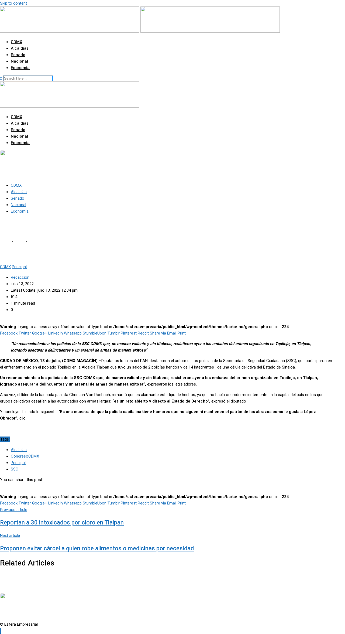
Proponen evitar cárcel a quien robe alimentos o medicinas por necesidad (97, 548)
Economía (20, 67)
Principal (18, 462)
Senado (18, 54)
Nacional (19, 61)
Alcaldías (20, 48)
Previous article (13, 509)
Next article (10, 535)
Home (5, 241)
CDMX (16, 41)
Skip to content (13, 3)
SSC (14, 469)
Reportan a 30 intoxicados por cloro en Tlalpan (62, 522)
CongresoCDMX (25, 456)
